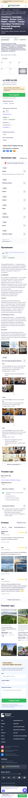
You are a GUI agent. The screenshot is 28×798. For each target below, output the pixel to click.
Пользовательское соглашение (8, 783)
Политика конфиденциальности (8, 785)
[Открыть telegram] (3, 777)
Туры (2, 720)
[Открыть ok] (14, 777)
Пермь (7, 31)
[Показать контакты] (26, 6)
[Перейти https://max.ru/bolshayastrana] (7, 151)
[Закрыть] (24, 171)
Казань (3, 31)
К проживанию (7, 114)
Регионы (3, 723)
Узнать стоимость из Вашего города (10, 480)
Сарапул (3, 33)
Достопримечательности (19, 738)
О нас (2, 726)
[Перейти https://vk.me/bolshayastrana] (4, 151)
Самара (11, 31)
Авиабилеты (16, 723)
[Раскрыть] (24, 183)
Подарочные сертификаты (19, 729)
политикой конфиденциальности (15, 705)
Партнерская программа (18, 726)
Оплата (2, 735)
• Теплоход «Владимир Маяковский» (16, 252)
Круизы (9, 9)
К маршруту (6, 127)
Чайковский (22, 31)
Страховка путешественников (20, 735)
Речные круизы (16, 9)
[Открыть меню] (2, 6)
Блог (2, 729)
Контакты (3, 732)
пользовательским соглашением (8, 706)
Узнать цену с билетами (7, 796)
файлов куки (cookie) (13, 788)
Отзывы (2, 738)
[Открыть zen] (19, 777)
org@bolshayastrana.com (11, 762)
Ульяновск (16, 31)
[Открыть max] (24, 777)
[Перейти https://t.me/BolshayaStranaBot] (11, 151)
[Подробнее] (11, 37)
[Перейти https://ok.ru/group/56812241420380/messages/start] (14, 151)
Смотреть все (23, 158)
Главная (3, 9)
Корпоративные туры (18, 720)
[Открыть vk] (8, 777)
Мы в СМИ (15, 732)
